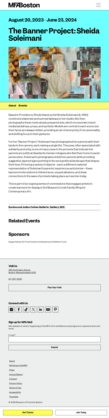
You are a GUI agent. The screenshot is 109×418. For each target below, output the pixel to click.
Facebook (19, 310)
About (12, 105)
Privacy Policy (15, 383)
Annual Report (16, 374)
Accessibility (15, 392)
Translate (13, 397)
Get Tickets (27, 412)
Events (23, 105)
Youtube (48, 310)
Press (11, 370)
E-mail (12, 335)
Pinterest (55, 310)
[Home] (24, 5)
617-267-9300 (15, 279)
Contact (13, 379)
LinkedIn (41, 310)
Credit (11, 95)
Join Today (81, 412)
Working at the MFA (18, 365)
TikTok (26, 310)
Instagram (11, 310)
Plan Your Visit (55, 287)
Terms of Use (15, 388)
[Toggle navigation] (98, 5)
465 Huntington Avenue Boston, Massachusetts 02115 (22, 271)
